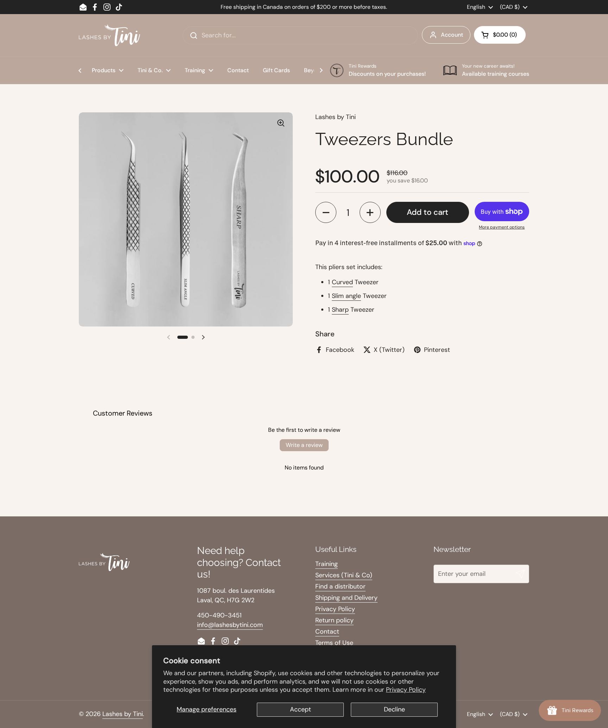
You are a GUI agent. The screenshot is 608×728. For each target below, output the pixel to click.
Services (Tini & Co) (343, 575)
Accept (300, 709)
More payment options (502, 227)
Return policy (334, 620)
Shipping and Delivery (346, 597)
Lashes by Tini (122, 714)
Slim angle (346, 296)
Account (452, 34)
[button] (500, 35)
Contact (327, 631)
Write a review (304, 445)
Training (326, 564)
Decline (394, 709)
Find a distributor (340, 586)
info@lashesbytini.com (230, 625)
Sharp (340, 309)
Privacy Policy (406, 689)
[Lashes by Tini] (109, 35)
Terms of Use (334, 643)
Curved (342, 282)
